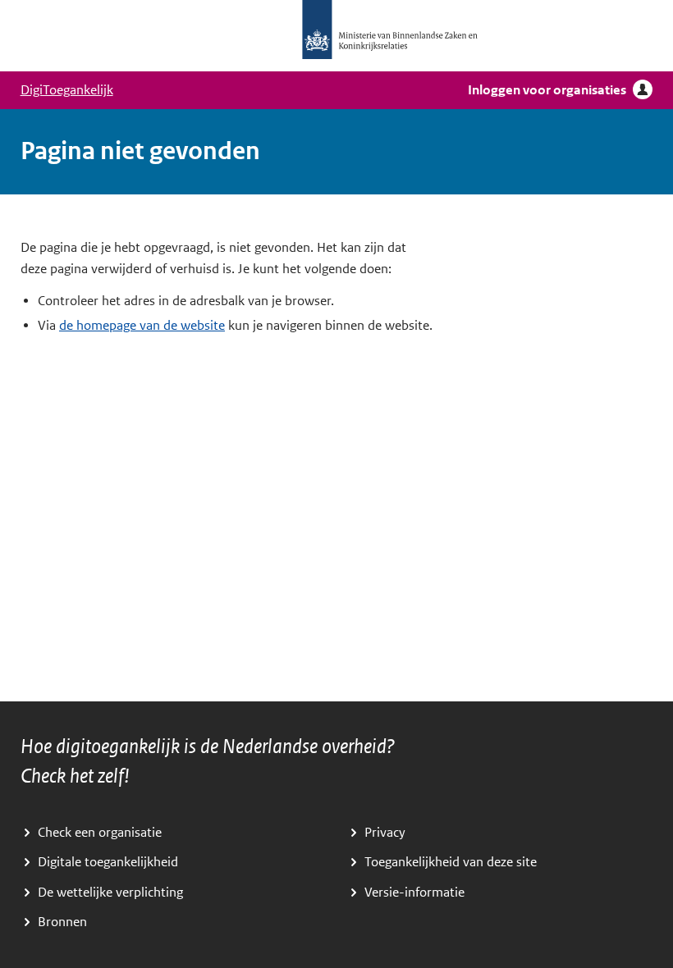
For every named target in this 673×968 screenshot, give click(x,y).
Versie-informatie (414, 892)
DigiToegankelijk (67, 90)
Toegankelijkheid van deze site (450, 862)
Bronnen (62, 922)
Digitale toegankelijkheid (108, 862)
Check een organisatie (100, 832)
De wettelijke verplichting (110, 892)
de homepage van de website (142, 325)
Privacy (384, 832)
